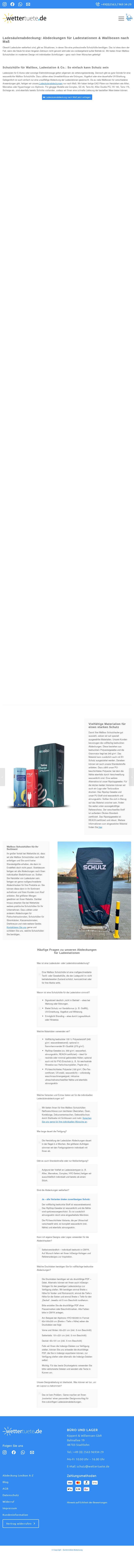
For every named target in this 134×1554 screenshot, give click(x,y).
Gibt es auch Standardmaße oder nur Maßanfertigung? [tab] (62, 1160)
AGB (5, 1488)
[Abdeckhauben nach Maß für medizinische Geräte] (2, 777)
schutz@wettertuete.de (93, 1466)
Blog (5, 1482)
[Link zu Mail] (28, 4)
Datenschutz (11, 1495)
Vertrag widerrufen (19, 1523)
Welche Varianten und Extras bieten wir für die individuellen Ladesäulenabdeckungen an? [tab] (65, 1096)
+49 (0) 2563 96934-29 (88, 1452)
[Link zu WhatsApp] (20, 4)
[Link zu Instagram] (5, 4)
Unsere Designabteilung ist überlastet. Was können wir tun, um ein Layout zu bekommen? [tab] (66, 1384)
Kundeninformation (15, 1514)
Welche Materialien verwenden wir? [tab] (53, 1031)
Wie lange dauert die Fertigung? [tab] (52, 1131)
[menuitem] (119, 18)
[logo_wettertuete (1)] (24, 18)
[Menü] (119, 18)
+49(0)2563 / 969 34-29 (116, 4)
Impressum (10, 1508)
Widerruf (8, 1501)
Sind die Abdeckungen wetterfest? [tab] (53, 1190)
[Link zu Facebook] (12, 4)
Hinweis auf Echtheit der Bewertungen (87, 1502)
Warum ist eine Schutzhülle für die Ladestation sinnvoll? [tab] (63, 992)
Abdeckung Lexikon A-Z (18, 1475)
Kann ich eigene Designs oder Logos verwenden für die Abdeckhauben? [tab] (63, 1238)
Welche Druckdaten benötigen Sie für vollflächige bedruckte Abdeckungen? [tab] (65, 1268)
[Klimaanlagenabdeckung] (131, 777)
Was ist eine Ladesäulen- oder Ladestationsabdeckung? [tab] (63, 963)
